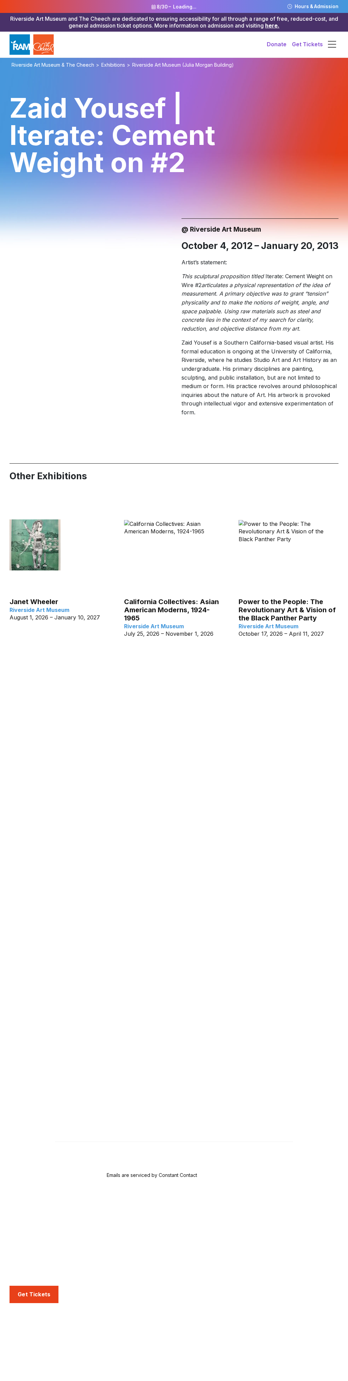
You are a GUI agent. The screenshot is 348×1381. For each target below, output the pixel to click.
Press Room (254, 1342)
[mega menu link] (332, 44)
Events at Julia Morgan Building (165, 1330)
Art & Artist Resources (153, 1266)
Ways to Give (255, 1232)
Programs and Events (153, 1319)
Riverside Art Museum (38, 1220)
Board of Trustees (33, 1353)
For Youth (137, 1220)
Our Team (22, 1342)
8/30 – (176, 7)
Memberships (256, 1220)
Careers (20, 1376)
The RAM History (32, 1330)
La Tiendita (23, 1274)
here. (272, 25)
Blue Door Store (31, 1263)
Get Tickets (307, 44)
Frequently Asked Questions (46, 1252)
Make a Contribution (265, 1254)
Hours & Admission (316, 6)
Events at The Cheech (152, 1342)
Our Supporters (259, 1266)
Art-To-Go (137, 1243)
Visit (16, 1209)
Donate (276, 44)
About (18, 1319)
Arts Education (144, 1209)
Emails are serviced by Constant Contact (152, 1175)
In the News (254, 1330)
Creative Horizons (147, 1254)
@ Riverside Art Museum (221, 229)
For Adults (137, 1232)
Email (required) (78, 1098)
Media (247, 1319)
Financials (22, 1365)
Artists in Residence (149, 1277)
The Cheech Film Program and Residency (164, 1358)
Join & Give (254, 1209)
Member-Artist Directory (270, 1243)
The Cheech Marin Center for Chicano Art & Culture (59, 1236)
